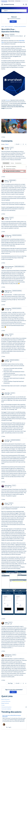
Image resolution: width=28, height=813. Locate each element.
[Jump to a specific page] (25, 144)
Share (3, 137)
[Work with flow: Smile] (14, 126)
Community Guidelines (6, 709)
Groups (2, 705)
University (17, 1)
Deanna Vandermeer (9, 266)
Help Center (11, 1)
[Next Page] (23, 144)
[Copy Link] (25, 36)
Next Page (10, 683)
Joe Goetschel (8, 308)
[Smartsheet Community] (9, 4)
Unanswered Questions (14, 707)
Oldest (6, 144)
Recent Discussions (5, 699)
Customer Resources (5, 701)
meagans (6, 217)
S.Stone (6, 503)
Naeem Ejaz (7, 393)
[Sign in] (26, 4)
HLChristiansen (8, 655)
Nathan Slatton (8, 485)
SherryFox (7, 147)
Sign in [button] (13, 21)
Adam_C (6, 180)
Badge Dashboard (5, 703)
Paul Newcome (8, 235)
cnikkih (6, 622)
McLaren (8, 100)
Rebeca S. (7, 34)
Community (4, 1)
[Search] (23, 4)
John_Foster (7, 440)
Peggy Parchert (8, 290)
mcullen (6, 334)
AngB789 (7, 360)
